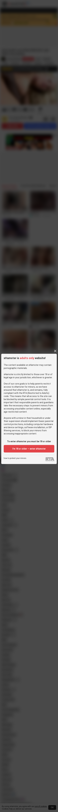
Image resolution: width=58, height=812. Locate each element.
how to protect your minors (15, 458)
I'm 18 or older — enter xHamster (29, 448)
